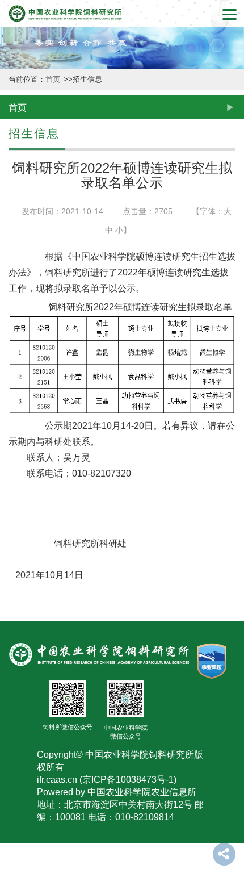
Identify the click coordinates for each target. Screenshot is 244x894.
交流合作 (12, 757)
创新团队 (12, 277)
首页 (53, 79)
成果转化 (12, 460)
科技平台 (12, 369)
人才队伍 (12, 551)
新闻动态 (12, 186)
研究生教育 (12, 654)
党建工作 (12, 848)
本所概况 (12, 94)
